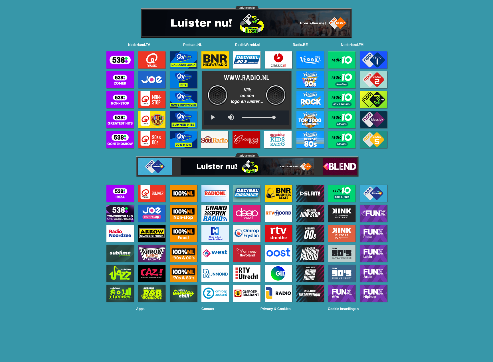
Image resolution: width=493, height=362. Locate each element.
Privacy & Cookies (275, 309)
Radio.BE (300, 45)
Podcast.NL (192, 45)
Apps (140, 309)
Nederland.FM (352, 45)
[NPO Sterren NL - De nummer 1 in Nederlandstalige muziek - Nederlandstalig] (155, 173)
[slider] (258, 117)
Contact (207, 309)
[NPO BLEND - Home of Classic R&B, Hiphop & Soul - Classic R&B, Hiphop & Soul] (340, 173)
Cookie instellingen (343, 309)
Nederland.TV (139, 45)
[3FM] (246, 34)
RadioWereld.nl (247, 45)
